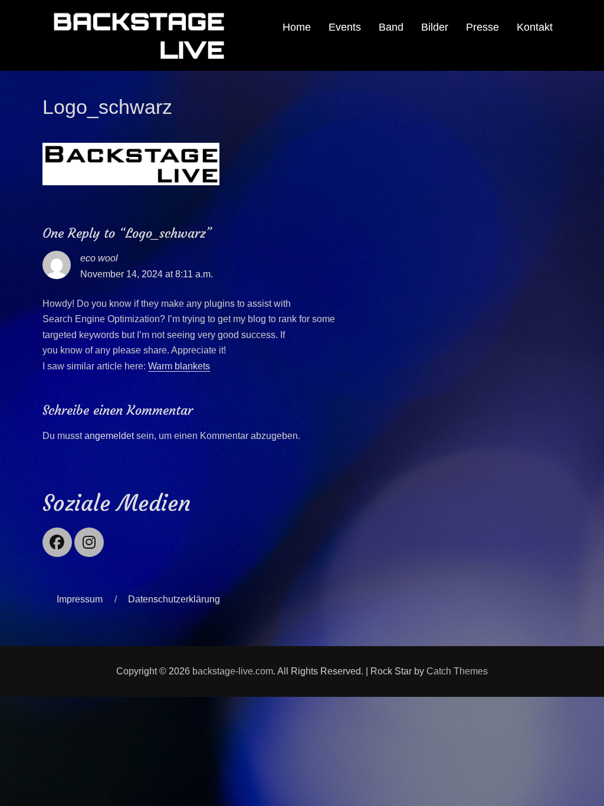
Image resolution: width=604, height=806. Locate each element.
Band (391, 27)
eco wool (99, 258)
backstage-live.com (232, 671)
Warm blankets (179, 366)
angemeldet (109, 436)
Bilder (434, 27)
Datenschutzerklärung (174, 599)
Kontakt (535, 27)
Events (345, 27)
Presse (482, 27)
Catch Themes (457, 671)
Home (297, 27)
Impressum (80, 599)
